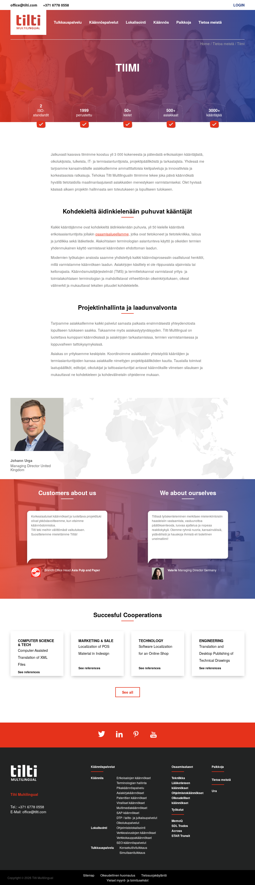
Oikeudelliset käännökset (181, 800)
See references (29, 672)
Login (239, 4)
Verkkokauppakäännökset (134, 837)
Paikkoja (183, 22)
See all (127, 692)
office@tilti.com (23, 4)
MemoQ (177, 820)
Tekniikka (178, 778)
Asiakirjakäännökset (130, 793)
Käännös (161, 22)
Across (177, 830)
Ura (214, 791)
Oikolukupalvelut (128, 822)
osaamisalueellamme (112, 233)
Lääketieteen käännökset (181, 785)
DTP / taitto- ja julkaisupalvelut (137, 817)
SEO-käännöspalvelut (131, 842)
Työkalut (178, 810)
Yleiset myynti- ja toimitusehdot (127, 880)
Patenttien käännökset (132, 798)
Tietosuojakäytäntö (154, 875)
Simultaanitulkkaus (132, 852)
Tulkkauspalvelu (68, 22)
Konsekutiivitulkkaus (133, 847)
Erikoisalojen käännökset (134, 778)
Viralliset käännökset (131, 803)
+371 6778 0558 (56, 4)
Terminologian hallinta (132, 783)
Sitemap (88, 875)
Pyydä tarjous (231, 36)
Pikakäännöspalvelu (130, 788)
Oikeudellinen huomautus (117, 875)
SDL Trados (180, 825)
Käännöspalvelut (103, 22)
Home (205, 43)
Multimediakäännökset (132, 808)
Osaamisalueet (182, 767)
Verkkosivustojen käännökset (136, 832)
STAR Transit (181, 835)
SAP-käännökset (128, 813)
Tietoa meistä (210, 22)
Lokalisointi (136, 22)
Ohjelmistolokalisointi (131, 827)
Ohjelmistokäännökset (187, 793)
